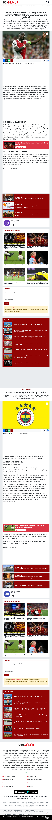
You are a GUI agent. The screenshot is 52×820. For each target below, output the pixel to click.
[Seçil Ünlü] (7, 223)
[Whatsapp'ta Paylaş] (9, 60)
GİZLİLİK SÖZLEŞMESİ (18, 810)
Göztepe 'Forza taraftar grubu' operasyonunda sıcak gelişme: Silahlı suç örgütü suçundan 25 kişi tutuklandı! (14, 247)
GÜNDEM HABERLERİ (30, 810)
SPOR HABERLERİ (28, 811)
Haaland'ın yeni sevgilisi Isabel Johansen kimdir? (37, 264)
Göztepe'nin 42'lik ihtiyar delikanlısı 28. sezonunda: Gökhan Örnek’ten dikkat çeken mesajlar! (36, 618)
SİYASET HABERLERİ (7, 811)
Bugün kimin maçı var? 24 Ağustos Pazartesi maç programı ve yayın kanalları (14, 265)
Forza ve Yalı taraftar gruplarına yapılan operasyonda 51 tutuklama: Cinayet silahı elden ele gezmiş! (14, 618)
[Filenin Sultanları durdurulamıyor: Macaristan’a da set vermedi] (37, 239)
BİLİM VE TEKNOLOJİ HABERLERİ (30, 813)
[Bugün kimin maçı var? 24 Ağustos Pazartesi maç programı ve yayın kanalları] (14, 257)
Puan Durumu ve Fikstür (9, 783)
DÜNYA (43, 6)
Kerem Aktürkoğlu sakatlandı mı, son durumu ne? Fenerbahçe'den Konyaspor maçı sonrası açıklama (37, 283)
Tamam (47, 818)
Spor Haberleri (26, 10)
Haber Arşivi (31, 786)
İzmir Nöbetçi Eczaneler (9, 776)
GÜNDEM (8, 6)
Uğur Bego (6, 433)
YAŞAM (38, 6)
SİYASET (14, 6)
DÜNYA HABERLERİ (7, 813)
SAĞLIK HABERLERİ (32, 814)
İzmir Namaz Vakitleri (9, 779)
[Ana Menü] (48, 2)
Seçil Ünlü (6, 63)
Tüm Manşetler (31, 783)
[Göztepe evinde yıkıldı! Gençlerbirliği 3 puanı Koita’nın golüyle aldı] (14, 274)
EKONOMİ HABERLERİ (18, 811)
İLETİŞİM (10, 810)
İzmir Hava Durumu (32, 776)
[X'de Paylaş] (6, 60)
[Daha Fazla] (11, 60)
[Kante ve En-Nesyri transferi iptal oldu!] (26, 415)
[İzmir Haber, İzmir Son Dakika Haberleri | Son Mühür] (10, 2)
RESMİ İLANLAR (21, 798)
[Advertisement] (26, 75)
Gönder (6, 303)
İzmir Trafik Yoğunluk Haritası (35, 779)
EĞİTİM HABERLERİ (7, 814)
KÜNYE (4, 810)
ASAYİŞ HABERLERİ (17, 813)
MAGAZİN (32, 6)
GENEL (49, 6)
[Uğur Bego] (7, 593)
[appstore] (20, 792)
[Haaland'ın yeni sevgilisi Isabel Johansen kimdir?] (37, 257)
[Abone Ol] (48, 60)
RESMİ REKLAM (30, 798)
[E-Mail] (12, 225)
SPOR (26, 6)
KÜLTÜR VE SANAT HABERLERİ (19, 814)
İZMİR (2, 6)
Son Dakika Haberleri (8, 786)
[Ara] (46, 2)
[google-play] (32, 792)
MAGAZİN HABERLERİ (38, 811)
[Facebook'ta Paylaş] (4, 60)
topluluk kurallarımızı (17, 307)
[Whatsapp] (26, 772)
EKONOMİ (20, 6)
